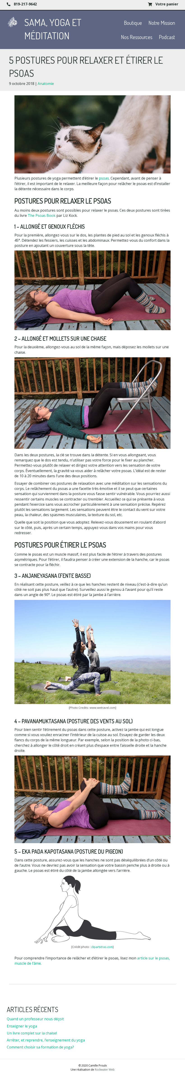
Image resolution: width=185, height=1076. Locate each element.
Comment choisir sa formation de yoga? (40, 1047)
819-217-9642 (25, 4)
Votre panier (166, 4)
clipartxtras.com (102, 947)
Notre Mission (161, 22)
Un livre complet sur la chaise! (32, 1033)
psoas (104, 178)
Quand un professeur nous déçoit (35, 1018)
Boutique (133, 22)
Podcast (167, 36)
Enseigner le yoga (22, 1026)
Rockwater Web (105, 1069)
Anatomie (46, 83)
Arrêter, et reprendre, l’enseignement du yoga (46, 1040)
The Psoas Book (42, 215)
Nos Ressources (136, 36)
